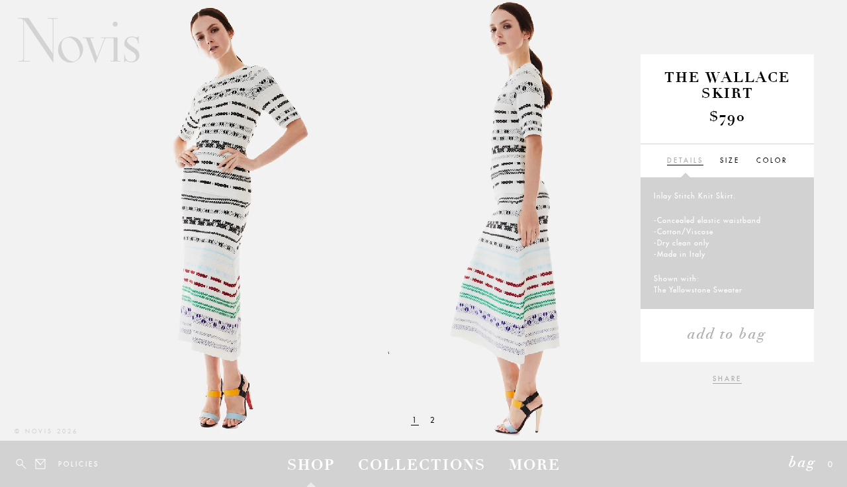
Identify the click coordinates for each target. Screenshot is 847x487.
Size (730, 160)
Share (727, 379)
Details (685, 160)
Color (771, 160)
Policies (66, 464)
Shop (311, 466)
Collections (422, 466)
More (534, 466)
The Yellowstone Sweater (698, 289)
